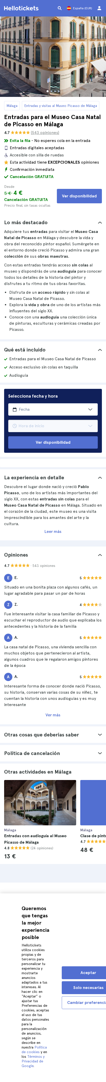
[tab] (53, 222)
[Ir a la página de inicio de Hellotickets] (22, 8)
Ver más (53, 714)
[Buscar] (59, 8)
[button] (53, 222)
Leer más (53, 531)
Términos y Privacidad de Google (33, 1061)
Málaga (11, 106)
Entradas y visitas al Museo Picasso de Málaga (60, 106)
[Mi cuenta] (99, 8)
